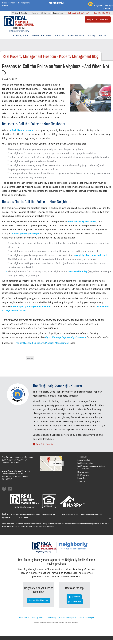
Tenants (35, 13)
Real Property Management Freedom (31, 306)
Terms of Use (23, 617)
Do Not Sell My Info (67, 617)
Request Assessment (98, 19)
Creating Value (20, 35)
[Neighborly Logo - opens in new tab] (81, 545)
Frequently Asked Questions (29, 342)
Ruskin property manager (26, 233)
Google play (75, 601)
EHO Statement (83, 475)
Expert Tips (58, 13)
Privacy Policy (38, 617)
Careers (80, 481)
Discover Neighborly (37, 600)
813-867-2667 (83, 13)
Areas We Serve (76, 35)
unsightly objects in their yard (90, 255)
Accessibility (51, 617)
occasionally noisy (77, 271)
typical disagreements (21, 130)
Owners (47, 13)
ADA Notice (23, 517)
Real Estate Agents (84, 463)
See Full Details (44, 444)
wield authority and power (82, 221)
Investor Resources (42, 35)
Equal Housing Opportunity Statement (66, 337)
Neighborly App (83, 472)
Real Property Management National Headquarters (91, 467)
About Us (60, 35)
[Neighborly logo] (56, 3)
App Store (75, 596)
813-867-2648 (104, 13)
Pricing (91, 35)
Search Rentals (21, 13)
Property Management (57, 342)
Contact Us (104, 35)
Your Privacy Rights (86, 617)
